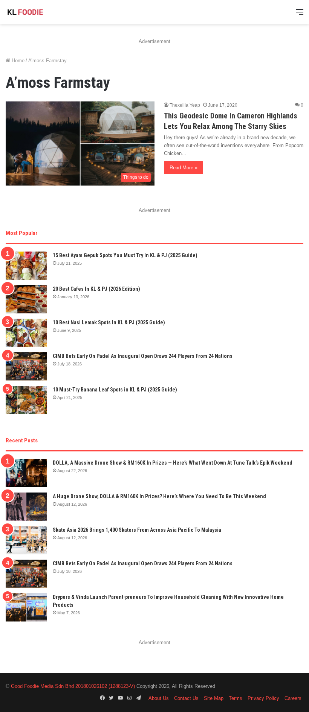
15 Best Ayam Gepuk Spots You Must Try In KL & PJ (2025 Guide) (125, 255)
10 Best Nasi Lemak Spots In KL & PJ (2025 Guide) (109, 322)
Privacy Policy (263, 698)
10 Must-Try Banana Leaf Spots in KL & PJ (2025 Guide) (115, 390)
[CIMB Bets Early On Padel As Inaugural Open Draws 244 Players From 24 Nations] (26, 366)
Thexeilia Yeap (185, 105)
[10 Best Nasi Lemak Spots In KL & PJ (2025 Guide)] (26, 333)
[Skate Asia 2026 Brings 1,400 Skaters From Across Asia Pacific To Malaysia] (26, 540)
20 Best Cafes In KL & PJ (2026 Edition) (96, 289)
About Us (158, 698)
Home (17, 60)
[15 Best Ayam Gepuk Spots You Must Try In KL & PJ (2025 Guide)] (26, 266)
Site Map (213, 698)
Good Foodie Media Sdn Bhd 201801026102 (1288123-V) (73, 686)
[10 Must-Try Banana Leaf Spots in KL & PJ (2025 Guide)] (26, 400)
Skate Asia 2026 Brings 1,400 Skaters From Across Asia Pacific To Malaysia (137, 530)
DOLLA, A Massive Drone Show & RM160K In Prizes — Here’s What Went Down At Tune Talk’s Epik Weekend (172, 463)
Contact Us (186, 698)
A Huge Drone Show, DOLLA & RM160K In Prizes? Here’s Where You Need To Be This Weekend (159, 496)
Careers (293, 698)
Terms (235, 698)
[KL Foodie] (41, 12)
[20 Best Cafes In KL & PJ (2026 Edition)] (26, 299)
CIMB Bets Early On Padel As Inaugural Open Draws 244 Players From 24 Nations (143, 356)
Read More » (183, 167)
